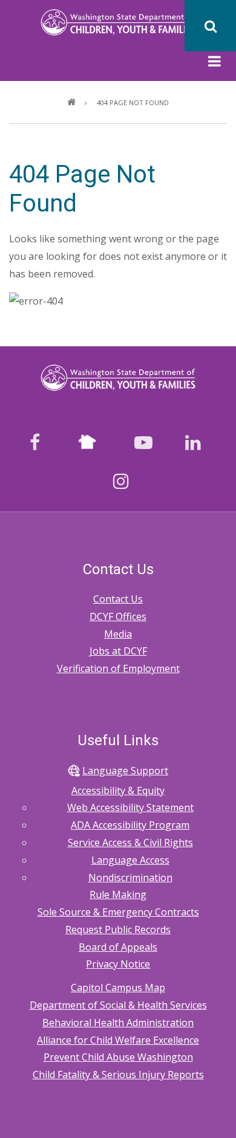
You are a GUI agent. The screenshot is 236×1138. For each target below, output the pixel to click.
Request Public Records (118, 929)
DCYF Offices (118, 616)
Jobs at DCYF (118, 651)
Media (118, 634)
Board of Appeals (118, 947)
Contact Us (118, 599)
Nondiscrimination (130, 877)
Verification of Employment (118, 668)
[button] (214, 63)
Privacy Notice (118, 964)
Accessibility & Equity (118, 790)
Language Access (130, 860)
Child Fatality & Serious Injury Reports (118, 1074)
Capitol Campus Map (118, 987)
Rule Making (118, 894)
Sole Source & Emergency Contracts (118, 912)
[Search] (210, 25)
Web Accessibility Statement (130, 807)
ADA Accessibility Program (130, 825)
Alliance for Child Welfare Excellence (118, 1040)
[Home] (118, 21)
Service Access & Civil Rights (130, 842)
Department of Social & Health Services (118, 1005)
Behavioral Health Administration (118, 1022)
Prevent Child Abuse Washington (118, 1057)
